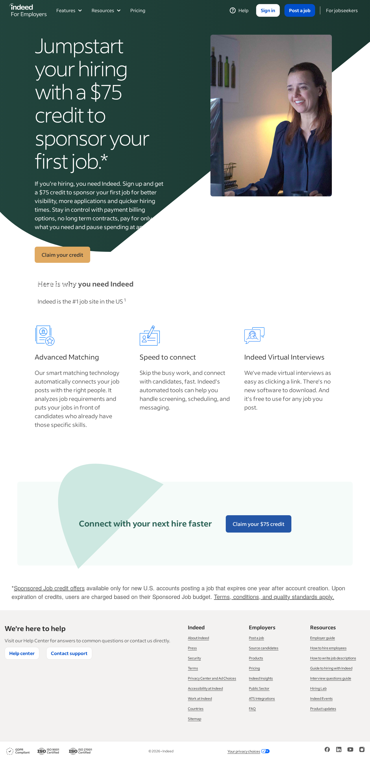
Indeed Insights (261, 678)
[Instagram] (361, 751)
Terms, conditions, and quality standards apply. (74, 278)
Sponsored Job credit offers (49, 588)
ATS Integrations (262, 698)
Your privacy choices (243, 751)
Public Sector (259, 688)
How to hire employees (328, 648)
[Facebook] (327, 751)
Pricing (137, 10)
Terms (193, 668)
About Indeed (198, 638)
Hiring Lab (318, 688)
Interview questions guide (330, 678)
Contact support (69, 653)
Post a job (256, 638)
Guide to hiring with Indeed (331, 668)
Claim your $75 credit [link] (258, 523)
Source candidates (263, 648)
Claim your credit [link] (62, 254)
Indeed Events (321, 698)
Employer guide (322, 638)
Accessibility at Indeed (205, 688)
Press (192, 648)
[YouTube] (350, 751)
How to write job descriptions (333, 658)
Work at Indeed (200, 698)
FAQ (252, 708)
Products (256, 658)
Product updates (323, 708)
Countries (196, 708)
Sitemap (194, 719)
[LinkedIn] (338, 751)
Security (194, 658)
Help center (22, 653)
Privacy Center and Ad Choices (212, 678)
